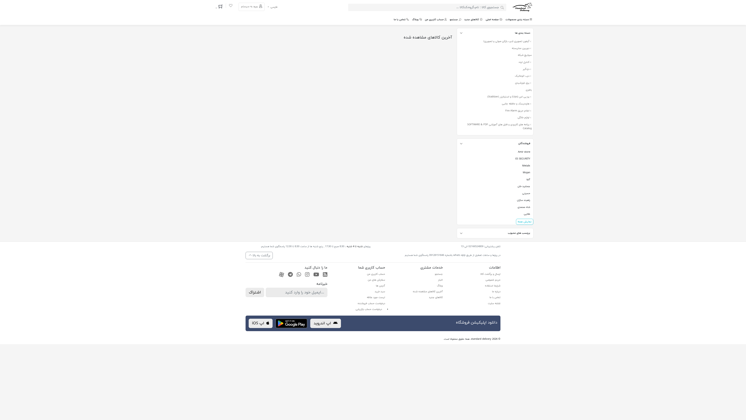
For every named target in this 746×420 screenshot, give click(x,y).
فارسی (273, 7)
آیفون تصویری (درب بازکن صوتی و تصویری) (507, 41)
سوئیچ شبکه (525, 55)
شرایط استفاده (492, 286)
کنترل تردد (524, 62)
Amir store (524, 152)
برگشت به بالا (261, 255)
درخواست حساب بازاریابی (369, 309)
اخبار (440, 280)
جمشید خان (524, 186)
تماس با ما (400, 19)
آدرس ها (380, 286)
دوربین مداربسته (521, 48)
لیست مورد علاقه (376, 297)
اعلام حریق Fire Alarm (517, 111)
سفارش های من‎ (376, 280)
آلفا (528, 179)
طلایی (527, 214)
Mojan (526, 172)
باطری (529, 90)
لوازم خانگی (524, 117)
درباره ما (496, 291)
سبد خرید (380, 291)
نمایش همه (525, 222)
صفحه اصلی (492, 19)
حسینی (526, 193)
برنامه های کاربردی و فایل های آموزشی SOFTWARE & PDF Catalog (499, 126)
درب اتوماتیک (522, 76)
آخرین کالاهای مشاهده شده (428, 291)
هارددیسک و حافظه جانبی (516, 104)
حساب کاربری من (434, 19)
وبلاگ (415, 19)
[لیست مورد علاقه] (230, 6)
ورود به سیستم (249, 6)
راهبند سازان (523, 200)
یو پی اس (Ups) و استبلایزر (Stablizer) (508, 97)
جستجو (454, 19)
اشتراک (255, 292)
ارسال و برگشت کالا (490, 274)
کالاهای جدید (471, 19)
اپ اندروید (323, 323)
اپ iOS (258, 323)
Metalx (526, 166)
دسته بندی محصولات (517, 19)
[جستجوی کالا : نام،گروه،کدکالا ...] (502, 7)
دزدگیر (526, 69)
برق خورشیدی (522, 83)
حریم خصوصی (492, 280)
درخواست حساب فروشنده (371, 303)
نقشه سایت (494, 303)
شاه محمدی (524, 207)
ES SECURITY (522, 159)
